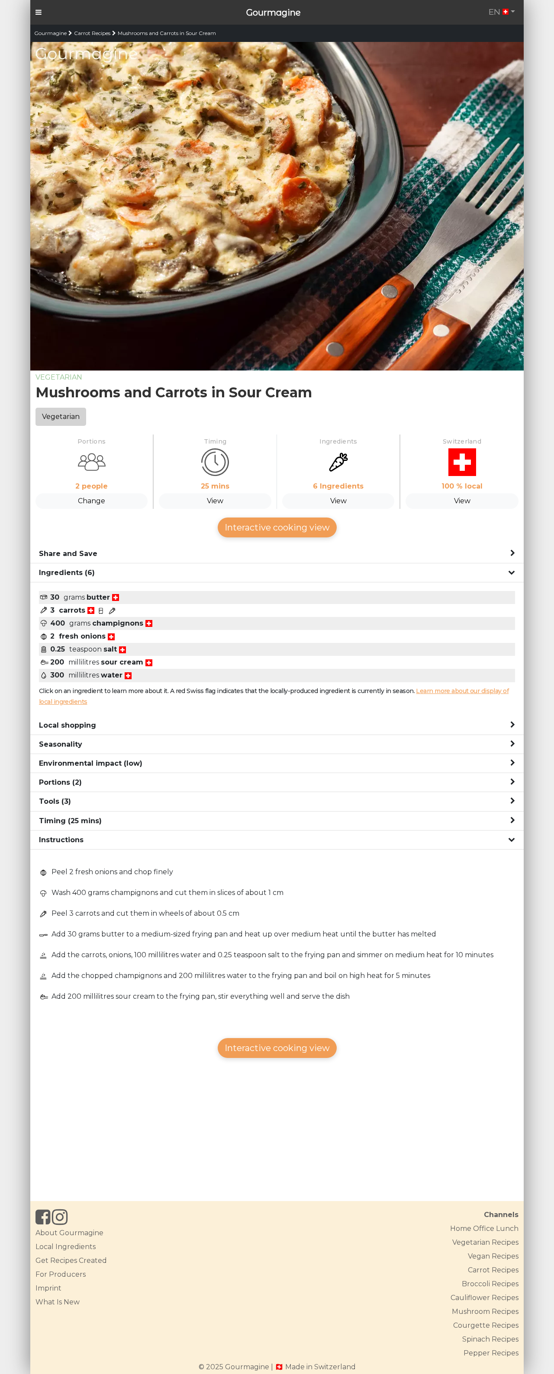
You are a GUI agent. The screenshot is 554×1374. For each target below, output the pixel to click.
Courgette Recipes (486, 1325)
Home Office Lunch (484, 1228)
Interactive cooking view (277, 527)
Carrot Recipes (92, 33)
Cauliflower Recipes (485, 1298)
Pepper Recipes (491, 1353)
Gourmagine (273, 12)
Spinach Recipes (490, 1339)
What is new (57, 1302)
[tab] (277, 553)
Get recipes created (71, 1260)
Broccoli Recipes (490, 1284)
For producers (60, 1274)
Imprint (48, 1288)
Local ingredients (65, 1247)
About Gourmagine (69, 1233)
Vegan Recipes (493, 1256)
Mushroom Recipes (485, 1311)
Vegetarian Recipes (485, 1242)
